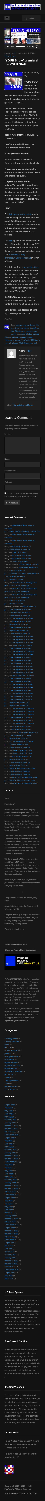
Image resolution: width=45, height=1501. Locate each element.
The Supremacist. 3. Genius (22, 651)
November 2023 (11, 1189)
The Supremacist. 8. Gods (20, 657)
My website (19, 405)
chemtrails (15, 328)
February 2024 (10, 1180)
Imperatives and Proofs (21, 555)
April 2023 (8, 1210)
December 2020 (11, 1261)
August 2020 (9, 1273)
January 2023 (10, 1216)
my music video (31, 267)
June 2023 (8, 1204)
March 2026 (9, 1117)
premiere (16, 340)
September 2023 (11, 1195)
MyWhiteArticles (11, 1062)
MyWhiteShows (10, 1068)
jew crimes (24, 328)
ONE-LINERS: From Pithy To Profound (25, 531)
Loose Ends (9, 1059)
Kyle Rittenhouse (18, 331)
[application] (22, 38)
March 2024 (9, 1177)
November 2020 (11, 1264)
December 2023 (11, 1186)
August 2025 (9, 1138)
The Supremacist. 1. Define (20, 735)
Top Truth (25, 340)
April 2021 (8, 1249)
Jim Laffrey (34, 328)
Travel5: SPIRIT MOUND (28, 564)
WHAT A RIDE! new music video (22, 768)
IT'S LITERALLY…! (11, 1050)
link (10, 240)
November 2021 (11, 1234)
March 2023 (9, 1213)
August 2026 (9, 1105)
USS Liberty (35, 340)
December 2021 (11, 1231)
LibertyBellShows (11, 1056)
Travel (7, 1083)
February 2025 (10, 1150)
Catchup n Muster (11, 1041)
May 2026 (8, 1111)
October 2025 (10, 1132)
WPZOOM (33, 1493)
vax (6, 343)
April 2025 (8, 1144)
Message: (8, 434)
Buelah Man (35, 325)
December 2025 (11, 1126)
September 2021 (11, 1240)
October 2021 (10, 1237)
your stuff (33, 343)
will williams (13, 343)
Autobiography (10, 1038)
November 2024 (11, 1159)
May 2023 (8, 1207)
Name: (7, 459)
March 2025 (9, 1147)
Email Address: (10, 470)
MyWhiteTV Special (12, 1071)
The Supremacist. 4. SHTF (22, 720)
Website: (8, 482)
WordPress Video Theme (15, 1493)
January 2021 (9, 1258)
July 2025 (8, 1141)
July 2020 (8, 1276)
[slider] (20, 46)
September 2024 (11, 1162)
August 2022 (9, 1228)
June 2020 (8, 1279)
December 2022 (11, 1219)
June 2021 (8, 1246)
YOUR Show (23, 343)
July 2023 (8, 1201)
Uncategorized (10, 1086)
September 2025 (11, 1135)
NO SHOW (8, 1074)
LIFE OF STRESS (19, 552)
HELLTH (7, 1047)
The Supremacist (11, 1080)
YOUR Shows (9, 56)
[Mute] (33, 46)
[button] (23, 38)
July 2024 (8, 1165)
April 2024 (8, 1174)
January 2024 (10, 1183)
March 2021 (9, 1252)
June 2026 (8, 1108)
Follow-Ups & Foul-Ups (21, 546)
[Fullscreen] (37, 46)
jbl (14, 53)
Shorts (7, 1077)
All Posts (29, 405)
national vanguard (19, 337)
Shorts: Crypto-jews (20, 561)
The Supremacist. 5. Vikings (22, 708)
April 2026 (8, 1114)
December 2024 (11, 1156)
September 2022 (11, 1225)
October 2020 (10, 1267)
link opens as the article (20, 214)
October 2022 (10, 1222)
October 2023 (10, 1192)
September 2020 (11, 1270)
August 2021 (9, 1243)
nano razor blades (24, 334)
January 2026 (10, 1123)
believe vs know (22, 325)
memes (29, 331)
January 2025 (10, 1153)
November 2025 (11, 1129)
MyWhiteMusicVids (12, 1065)
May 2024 (8, 1171)
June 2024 (8, 1168)
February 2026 (10, 1120)
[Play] (7, 46)
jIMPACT (7, 1053)
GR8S (6, 1044)
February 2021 (10, 1255)
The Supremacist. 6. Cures (20, 609)
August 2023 (9, 1198)
